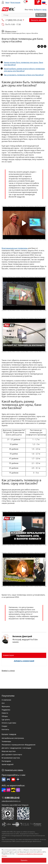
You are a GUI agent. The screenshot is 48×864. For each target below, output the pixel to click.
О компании (6, 700)
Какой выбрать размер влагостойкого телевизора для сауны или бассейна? (24, 69)
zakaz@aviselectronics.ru (11, 801)
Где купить (6, 719)
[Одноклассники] (42, 46)
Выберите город (40, 9)
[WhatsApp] (45, 46)
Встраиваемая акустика (11, 758)
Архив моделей (7, 764)
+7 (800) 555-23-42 (13, 20)
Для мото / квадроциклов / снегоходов (16, 748)
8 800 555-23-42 (12, 797)
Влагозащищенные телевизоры (15, 248)
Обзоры (5, 716)
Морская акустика (9, 751)
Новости (5, 713)
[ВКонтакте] (38, 46)
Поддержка (6, 710)
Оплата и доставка (9, 723)
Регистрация (15, 2)
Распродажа (6, 761)
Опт (3, 703)
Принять (24, 860)
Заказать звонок (38, 20)
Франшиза (6, 706)
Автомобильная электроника (13, 738)
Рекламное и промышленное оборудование (18, 745)
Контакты (5, 729)
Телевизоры (6, 741)
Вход (7, 2)
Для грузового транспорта (12, 754)
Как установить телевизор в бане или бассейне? (24, 75)
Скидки (4, 726)
